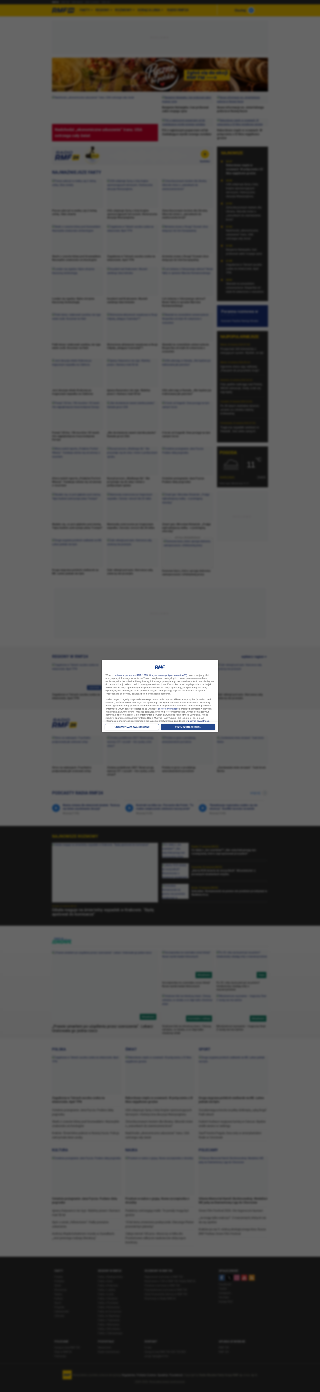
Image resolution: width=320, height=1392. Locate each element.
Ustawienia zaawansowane (132, 727)
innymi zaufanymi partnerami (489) (168, 675)
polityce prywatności (168, 708)
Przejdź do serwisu (188, 727)
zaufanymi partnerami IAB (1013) (131, 675)
